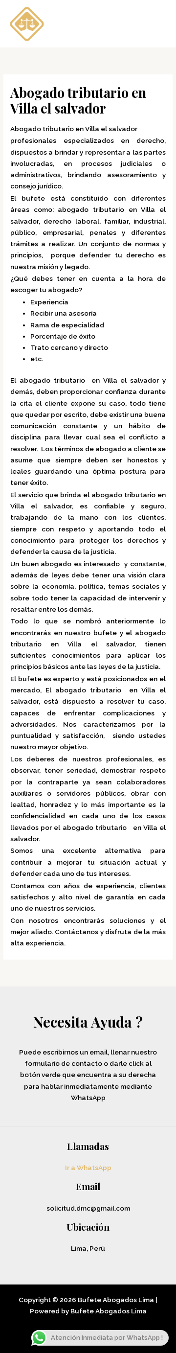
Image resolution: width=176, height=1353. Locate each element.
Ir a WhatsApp (88, 1167)
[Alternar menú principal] (156, 23)
